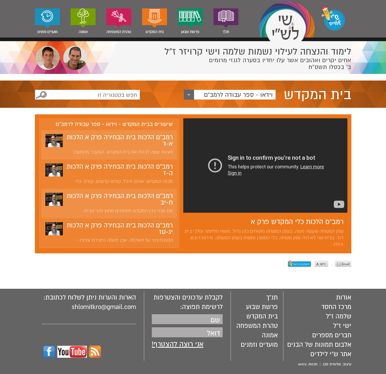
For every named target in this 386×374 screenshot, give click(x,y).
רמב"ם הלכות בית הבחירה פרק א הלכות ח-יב (120, 199)
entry (302, 364)
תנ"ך (226, 31)
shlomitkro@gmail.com (104, 307)
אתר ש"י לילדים (330, 354)
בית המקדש (154, 31)
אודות (343, 297)
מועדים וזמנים (47, 31)
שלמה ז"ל (338, 316)
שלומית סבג (332, 364)
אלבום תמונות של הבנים (319, 345)
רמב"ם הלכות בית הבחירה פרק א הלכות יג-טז (120, 228)
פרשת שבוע (190, 31)
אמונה (83, 31)
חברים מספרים (331, 335)
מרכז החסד (336, 307)
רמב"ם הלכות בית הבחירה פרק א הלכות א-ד (120, 140)
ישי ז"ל (342, 326)
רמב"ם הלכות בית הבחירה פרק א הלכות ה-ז (120, 170)
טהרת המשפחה (118, 31)
